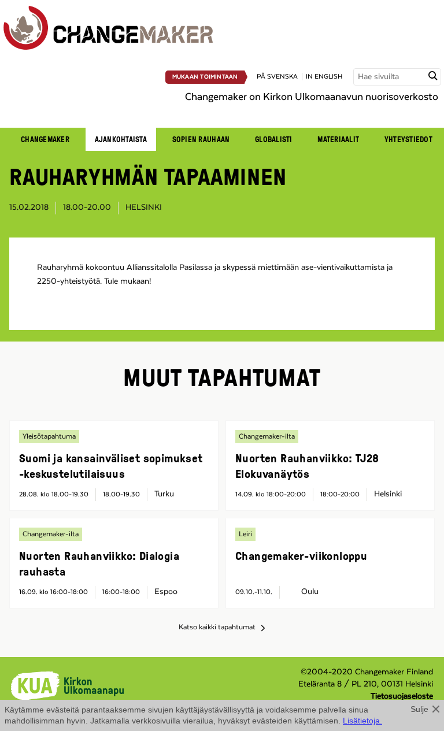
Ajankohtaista (121, 139)
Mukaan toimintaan (205, 76)
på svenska (277, 76)
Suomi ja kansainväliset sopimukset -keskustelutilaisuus (111, 465)
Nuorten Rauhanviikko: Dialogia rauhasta (99, 563)
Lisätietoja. (362, 720)
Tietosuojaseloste (402, 696)
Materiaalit (338, 139)
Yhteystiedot (408, 139)
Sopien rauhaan (201, 139)
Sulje (419, 709)
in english (324, 76)
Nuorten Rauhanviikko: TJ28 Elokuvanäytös (307, 465)
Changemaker (45, 139)
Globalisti (274, 139)
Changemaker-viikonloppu (301, 555)
